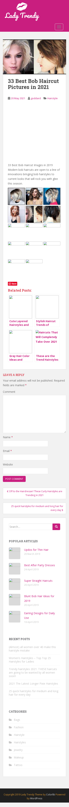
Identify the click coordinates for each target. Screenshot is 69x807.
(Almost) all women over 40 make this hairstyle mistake (32, 648)
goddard (36, 98)
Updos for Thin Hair (36, 550)
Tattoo (18, 765)
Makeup (19, 757)
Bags (17, 720)
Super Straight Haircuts (38, 580)
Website (8, 464)
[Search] (56, 526)
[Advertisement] (34, 134)
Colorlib (50, 794)
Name (8, 437)
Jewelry (18, 750)
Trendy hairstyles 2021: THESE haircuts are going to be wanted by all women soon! (33, 672)
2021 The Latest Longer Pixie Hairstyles (33, 683)
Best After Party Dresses (39, 565)
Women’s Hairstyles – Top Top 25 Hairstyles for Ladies (30, 659)
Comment (9, 392)
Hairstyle (52, 98)
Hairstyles (20, 742)
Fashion (19, 727)
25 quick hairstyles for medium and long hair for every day (33, 692)
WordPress (36, 798)
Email (7, 451)
